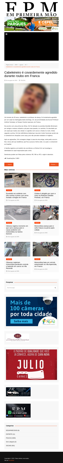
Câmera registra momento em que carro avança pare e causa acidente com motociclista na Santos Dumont (17, 230)
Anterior (10, 164)
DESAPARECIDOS (11, 430)
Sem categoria (10, 441)
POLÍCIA (23, 80)
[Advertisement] (31, 48)
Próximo (53, 164)
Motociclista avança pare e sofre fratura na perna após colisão (44, 228)
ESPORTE (9, 434)
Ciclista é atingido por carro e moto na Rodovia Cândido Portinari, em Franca (45, 195)
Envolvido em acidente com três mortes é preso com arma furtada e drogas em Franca (17, 195)
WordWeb (11, 460)
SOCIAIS (8, 445)
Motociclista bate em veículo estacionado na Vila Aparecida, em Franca (45, 264)
